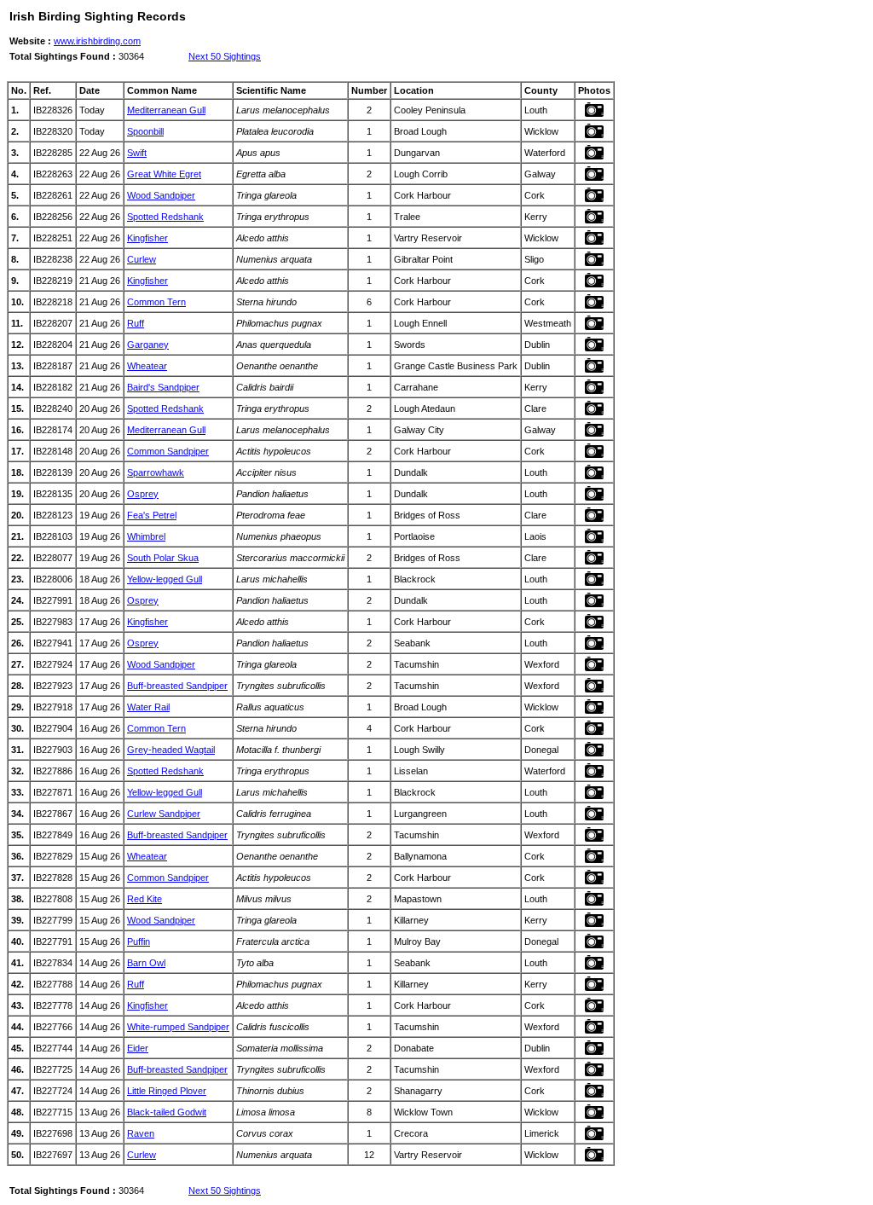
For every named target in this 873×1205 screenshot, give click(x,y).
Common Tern (156, 302)
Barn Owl (146, 963)
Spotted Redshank (165, 216)
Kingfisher (147, 238)
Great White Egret (164, 174)
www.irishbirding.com (97, 41)
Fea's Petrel (151, 515)
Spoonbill (145, 131)
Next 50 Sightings (224, 56)
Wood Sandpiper (161, 195)
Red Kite (144, 899)
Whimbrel (146, 536)
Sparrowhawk (155, 472)
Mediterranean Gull (166, 110)
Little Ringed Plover (166, 1091)
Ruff (135, 323)
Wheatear (147, 366)
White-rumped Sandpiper (178, 1027)
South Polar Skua (163, 558)
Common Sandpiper (168, 451)
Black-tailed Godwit (166, 1112)
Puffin (138, 941)
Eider (137, 1048)
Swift (137, 153)
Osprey (143, 494)
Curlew (141, 259)
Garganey (148, 344)
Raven (140, 1133)
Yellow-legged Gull (164, 579)
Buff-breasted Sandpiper (177, 686)
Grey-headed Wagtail (171, 749)
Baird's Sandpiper (163, 387)
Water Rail (148, 707)
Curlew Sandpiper (163, 813)
